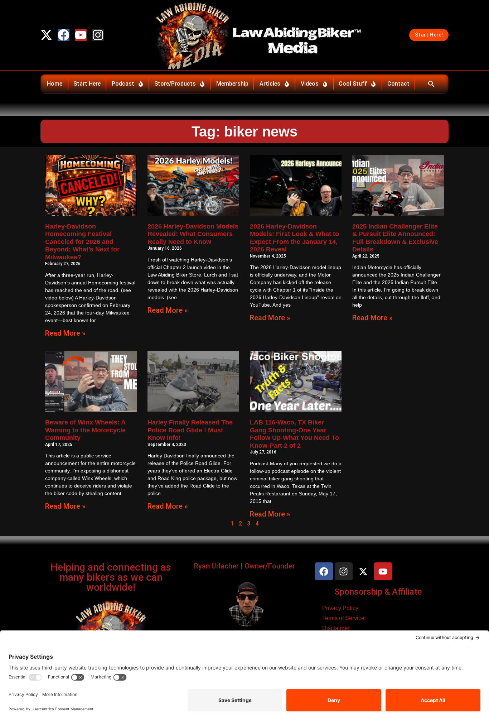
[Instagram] (98, 35)
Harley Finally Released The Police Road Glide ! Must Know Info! (190, 430)
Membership (232, 83)
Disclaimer (335, 628)
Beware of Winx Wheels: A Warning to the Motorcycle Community (85, 430)
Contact (398, 83)
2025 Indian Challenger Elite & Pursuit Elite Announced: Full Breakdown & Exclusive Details (395, 238)
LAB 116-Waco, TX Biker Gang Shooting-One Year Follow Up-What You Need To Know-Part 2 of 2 (294, 434)
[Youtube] (81, 35)
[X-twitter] (46, 35)
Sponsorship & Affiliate (378, 592)
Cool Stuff (353, 83)
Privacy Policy (340, 608)
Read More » (65, 333)
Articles (270, 83)
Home (54, 83)
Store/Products (175, 83)
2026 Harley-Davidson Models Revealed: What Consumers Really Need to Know (192, 234)
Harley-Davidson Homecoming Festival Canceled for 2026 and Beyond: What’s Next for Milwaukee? (82, 242)
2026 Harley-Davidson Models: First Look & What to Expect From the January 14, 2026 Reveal (294, 238)
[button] (431, 84)
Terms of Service (343, 618)
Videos (310, 83)
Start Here (87, 83)
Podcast (123, 83)
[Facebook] (63, 35)
